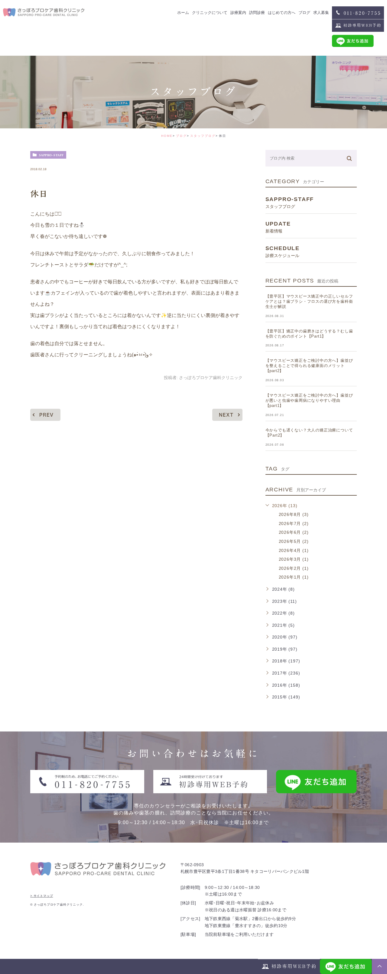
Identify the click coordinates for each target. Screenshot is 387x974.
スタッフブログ (203, 135)
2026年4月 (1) (294, 550)
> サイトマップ (41, 895)
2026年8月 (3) (294, 514)
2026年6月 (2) (294, 532)
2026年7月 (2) (294, 523)
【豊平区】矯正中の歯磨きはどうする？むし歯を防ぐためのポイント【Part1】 (309, 333)
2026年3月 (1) (294, 559)
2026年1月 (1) (294, 577)
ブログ (181, 135)
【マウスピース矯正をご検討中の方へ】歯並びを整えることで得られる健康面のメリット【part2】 (309, 365)
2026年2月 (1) (294, 568)
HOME (167, 135)
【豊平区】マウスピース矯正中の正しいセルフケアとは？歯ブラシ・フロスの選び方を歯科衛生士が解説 (309, 301)
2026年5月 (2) (294, 541)
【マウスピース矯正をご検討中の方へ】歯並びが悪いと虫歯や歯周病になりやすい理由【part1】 (309, 400)
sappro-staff (51, 155)
